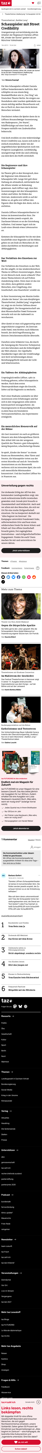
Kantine (4, 1359)
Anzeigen (5, 1370)
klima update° (7, 1213)
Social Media (6, 1090)
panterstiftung (7, 1179)
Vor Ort (4, 1285)
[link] (14, 9)
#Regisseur (23, 561)
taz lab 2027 (6, 1302)
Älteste (38, 840)
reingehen (5, 1229)
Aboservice (6, 1392)
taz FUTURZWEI (7, 1325)
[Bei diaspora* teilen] (29, 577)
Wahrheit (5, 1062)
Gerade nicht (29, 1402)
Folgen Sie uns (6, 1007)
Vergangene (6, 1296)
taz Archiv (5, 1336)
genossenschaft (8, 1162)
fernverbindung (7, 1207)
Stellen (4, 1134)
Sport (3, 1045)
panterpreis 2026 (8, 1185)
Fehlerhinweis (29, 568)
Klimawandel (6, 1101)
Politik (4, 1023)
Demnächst (6, 1280)
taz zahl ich (6, 1168)
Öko (3, 1029)
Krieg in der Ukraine (9, 1095)
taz (6, 1000)
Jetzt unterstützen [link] (21, 550)
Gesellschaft (6, 1034)
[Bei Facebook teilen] (18, 577)
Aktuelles (5, 1118)
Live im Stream (7, 1291)
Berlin (3, 1051)
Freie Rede (5, 1224)
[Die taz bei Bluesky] (20, 1008)
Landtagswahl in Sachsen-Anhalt (15, 1079)
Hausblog (5, 1123)
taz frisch (5, 1252)
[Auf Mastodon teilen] (8, 577)
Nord (3, 1056)
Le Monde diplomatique (11, 1330)
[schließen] (38, 1402)
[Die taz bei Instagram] (25, 1008)
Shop (3, 1364)
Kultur (3, 1040)
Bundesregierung (8, 1084)
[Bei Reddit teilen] (34, 577)
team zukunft (6, 1246)
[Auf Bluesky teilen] (13, 577)
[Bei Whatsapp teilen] (24, 577)
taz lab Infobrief (7, 1263)
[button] (39, 3)
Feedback (5, 1387)
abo (3, 1157)
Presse (4, 1140)
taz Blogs (5, 1319)
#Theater (13, 561)
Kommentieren (17, 568)
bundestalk (6, 1202)
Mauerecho (6, 1218)
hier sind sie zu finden (12, 863)
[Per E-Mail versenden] (3, 577)
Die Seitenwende (8, 1129)
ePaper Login (7, 1398)
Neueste (31, 840)
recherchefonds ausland (11, 1174)
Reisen (4, 1353)
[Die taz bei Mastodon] (15, 1008)
